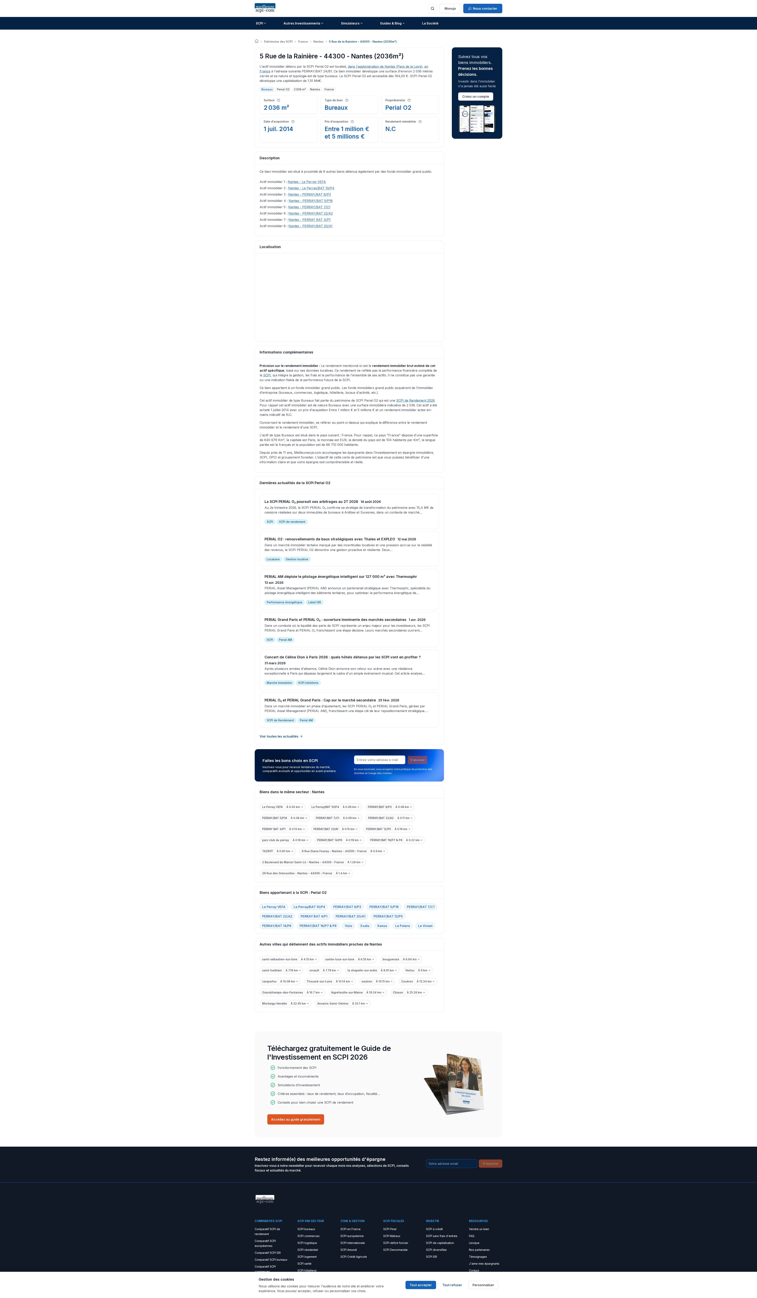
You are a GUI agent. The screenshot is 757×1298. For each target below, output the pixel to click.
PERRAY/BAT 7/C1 (420, 907)
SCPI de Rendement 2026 (415, 400)
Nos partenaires (479, 1249)
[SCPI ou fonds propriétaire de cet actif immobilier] (409, 100)
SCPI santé (304, 1263)
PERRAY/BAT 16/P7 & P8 (318, 926)
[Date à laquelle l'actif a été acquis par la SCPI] (293, 121)
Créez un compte (475, 96)
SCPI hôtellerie (307, 1270)
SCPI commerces (308, 1236)
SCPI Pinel (389, 1229)
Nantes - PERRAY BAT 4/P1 (309, 220)
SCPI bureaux (306, 1229)
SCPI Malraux (391, 1236)
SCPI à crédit (434, 1229)
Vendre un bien (479, 1229)
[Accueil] (257, 41)
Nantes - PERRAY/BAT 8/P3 (309, 194)
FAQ (471, 1236)
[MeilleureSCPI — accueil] (265, 8)
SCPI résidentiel (307, 1249)
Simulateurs (350, 23)
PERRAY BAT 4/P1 (314, 916)
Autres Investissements (301, 23)
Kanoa (382, 926)
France (303, 41)
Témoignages (478, 1256)
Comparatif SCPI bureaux (271, 1259)
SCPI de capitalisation (440, 1243)
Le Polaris (402, 926)
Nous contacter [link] (485, 8)
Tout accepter (421, 1285)
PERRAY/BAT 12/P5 (388, 916)
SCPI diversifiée (436, 1249)
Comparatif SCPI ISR (268, 1252)
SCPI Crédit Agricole (353, 1256)
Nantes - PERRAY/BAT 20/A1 (310, 226)
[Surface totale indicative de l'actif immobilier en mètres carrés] (278, 100)
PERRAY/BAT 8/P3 (347, 907)
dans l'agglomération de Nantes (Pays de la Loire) (385, 66)
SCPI (259, 23)
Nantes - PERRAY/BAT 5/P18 (311, 201)
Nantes (318, 41)
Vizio (348, 926)
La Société (430, 23)
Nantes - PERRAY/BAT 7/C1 (309, 207)
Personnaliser (483, 1285)
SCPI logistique (307, 1243)
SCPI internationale (352, 1243)
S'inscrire (490, 1164)
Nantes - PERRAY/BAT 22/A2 (310, 213)
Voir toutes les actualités (279, 736)
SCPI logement (307, 1256)
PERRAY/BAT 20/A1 (350, 916)
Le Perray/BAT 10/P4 (309, 907)
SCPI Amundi (348, 1249)
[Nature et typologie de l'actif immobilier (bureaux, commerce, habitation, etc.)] (346, 100)
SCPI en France (350, 1229)
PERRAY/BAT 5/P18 (384, 907)
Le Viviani (425, 926)
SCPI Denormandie (395, 1249)
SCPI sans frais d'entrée (441, 1236)
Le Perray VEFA (273, 907)
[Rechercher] (432, 8)
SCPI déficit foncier (395, 1243)
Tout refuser (452, 1285)
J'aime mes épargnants (484, 1263)
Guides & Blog (391, 23)
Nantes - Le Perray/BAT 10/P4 (311, 188)
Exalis (365, 926)
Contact (474, 1270)
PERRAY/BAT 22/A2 (277, 916)
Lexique (474, 1243)
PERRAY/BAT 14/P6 (276, 926)
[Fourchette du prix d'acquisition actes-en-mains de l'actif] (352, 121)
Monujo (450, 8)
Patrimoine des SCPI (278, 41)
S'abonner (417, 760)
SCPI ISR (431, 1256)
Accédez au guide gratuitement (295, 1119)
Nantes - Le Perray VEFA (307, 182)
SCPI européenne (352, 1236)
